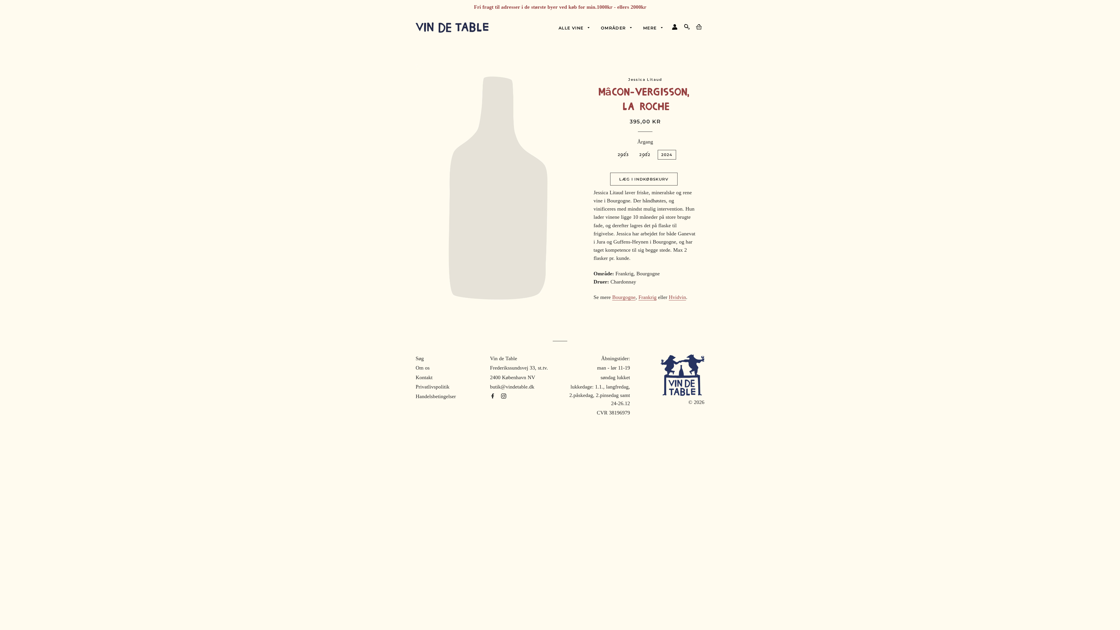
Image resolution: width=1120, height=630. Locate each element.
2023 (623, 154)
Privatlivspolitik (432, 387)
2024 (667, 154)
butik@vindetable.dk (512, 387)
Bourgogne (624, 297)
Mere (650, 28)
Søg (420, 358)
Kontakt (424, 377)
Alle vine (572, 28)
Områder (614, 28)
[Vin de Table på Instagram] (503, 396)
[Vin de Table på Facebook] (493, 396)
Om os (423, 368)
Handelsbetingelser (436, 396)
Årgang (645, 142)
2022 (644, 154)
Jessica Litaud (645, 79)
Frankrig (647, 297)
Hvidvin (677, 297)
